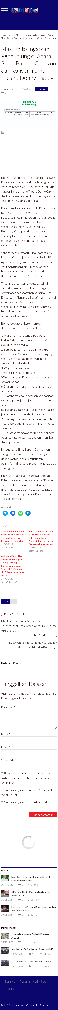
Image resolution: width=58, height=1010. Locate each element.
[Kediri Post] (25, 12)
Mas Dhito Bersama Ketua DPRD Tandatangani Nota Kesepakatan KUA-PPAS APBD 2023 (28, 625)
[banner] (29, 113)
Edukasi (11, 35)
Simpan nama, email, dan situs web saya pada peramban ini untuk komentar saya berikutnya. (26, 778)
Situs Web (7, 760)
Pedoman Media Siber (33, 981)
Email (5, 747)
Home (3, 35)
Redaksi (10, 988)
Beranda (10, 981)
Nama (5, 734)
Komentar (8, 707)
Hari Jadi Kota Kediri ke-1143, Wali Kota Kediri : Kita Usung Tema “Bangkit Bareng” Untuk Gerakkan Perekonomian (41, 538)
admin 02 (8, 89)
